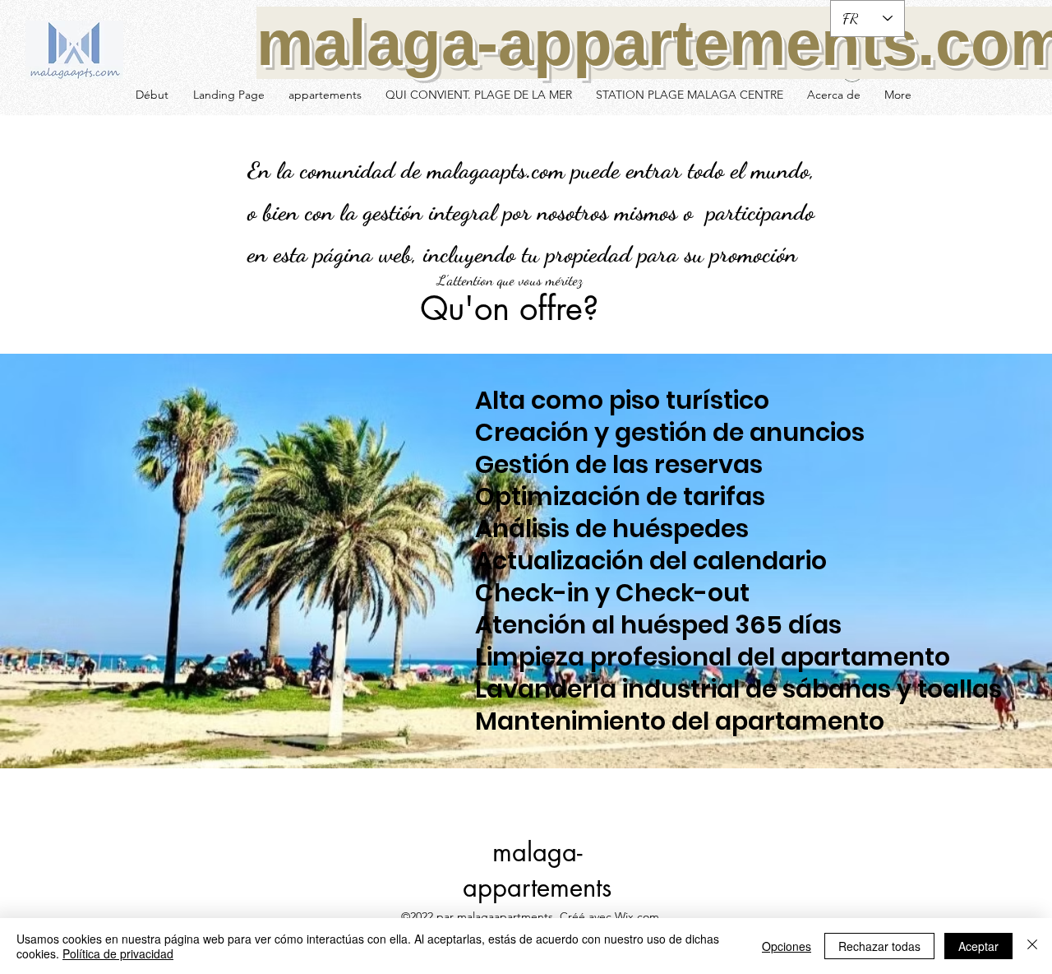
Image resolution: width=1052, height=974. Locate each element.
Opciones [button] (786, 946)
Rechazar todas (879, 946)
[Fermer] (1032, 946)
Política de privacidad (117, 953)
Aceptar (978, 946)
